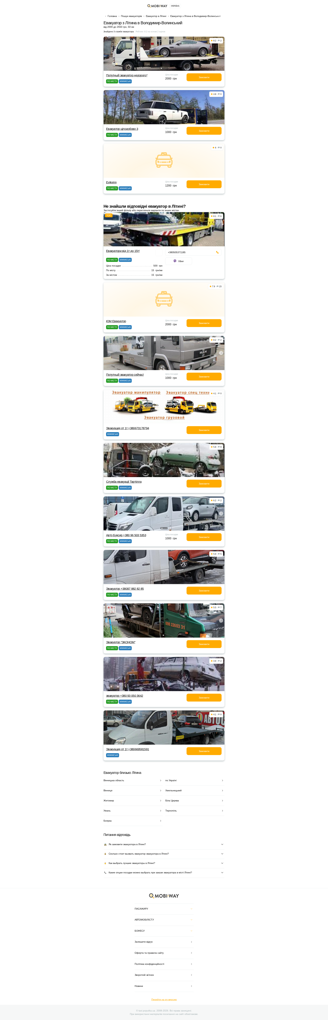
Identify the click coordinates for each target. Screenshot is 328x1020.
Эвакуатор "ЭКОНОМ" (120, 642)
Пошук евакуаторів (131, 16)
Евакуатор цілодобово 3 (122, 129)
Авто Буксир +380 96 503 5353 (126, 535)
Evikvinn (111, 182)
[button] (161, 68)
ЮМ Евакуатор (116, 321)
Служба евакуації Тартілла (123, 481)
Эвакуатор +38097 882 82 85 (125, 588)
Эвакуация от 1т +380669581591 (127, 749)
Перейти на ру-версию (164, 999)
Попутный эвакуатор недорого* (126, 75)
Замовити (204, 77)
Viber (181, 261)
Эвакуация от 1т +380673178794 (127, 428)
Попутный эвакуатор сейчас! (125, 374)
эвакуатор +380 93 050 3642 (124, 695)
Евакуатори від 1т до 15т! (123, 251)
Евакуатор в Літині (156, 16)
